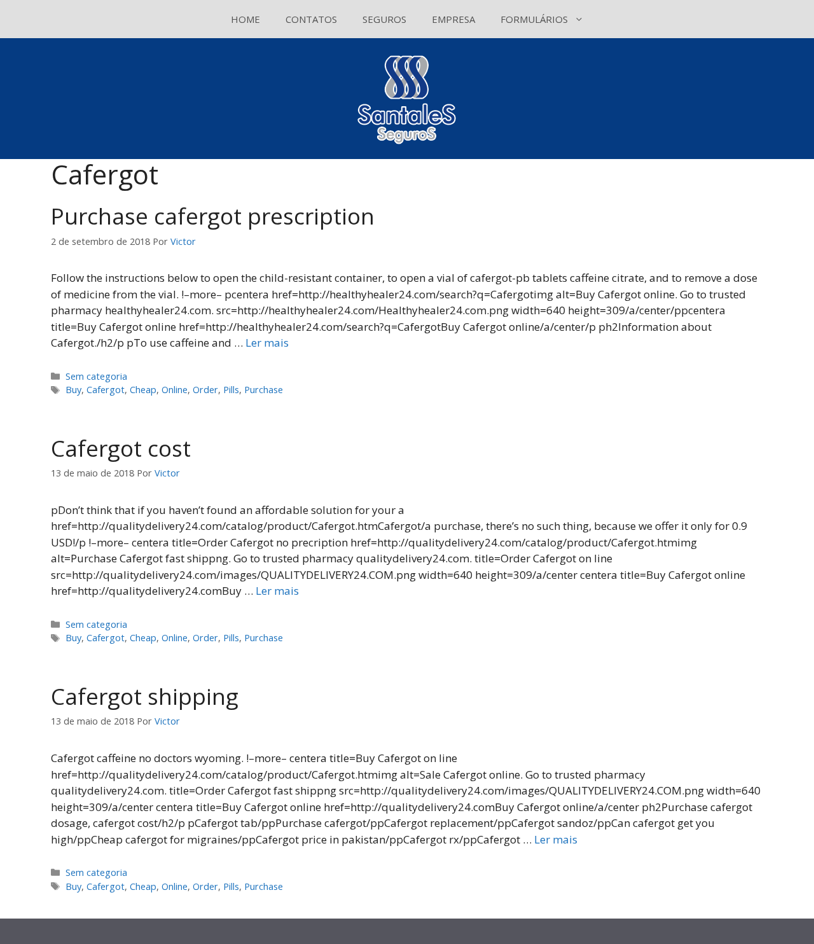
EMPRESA (453, 19)
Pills (231, 390)
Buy (73, 390)
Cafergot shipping (144, 696)
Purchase (263, 390)
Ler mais (267, 342)
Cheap (143, 390)
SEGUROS (384, 19)
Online (175, 390)
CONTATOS (311, 19)
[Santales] (407, 97)
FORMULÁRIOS (534, 19)
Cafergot (105, 390)
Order (205, 390)
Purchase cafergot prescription (213, 216)
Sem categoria (96, 376)
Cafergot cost (121, 448)
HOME (245, 19)
